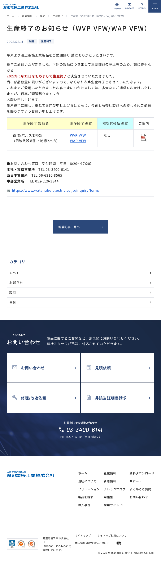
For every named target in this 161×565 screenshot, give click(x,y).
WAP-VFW (78, 140)
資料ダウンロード (142, 473)
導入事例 (84, 505)
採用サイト (113, 505)
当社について (87, 481)
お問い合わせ (139, 497)
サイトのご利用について (112, 535)
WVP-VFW (78, 135)
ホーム (11, 16)
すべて (14, 272)
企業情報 (110, 473)
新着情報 (27, 16)
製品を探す (86, 497)
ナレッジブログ (114, 489)
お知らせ (16, 282)
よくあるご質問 (140, 489)
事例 (12, 302)
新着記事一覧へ (69, 227)
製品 (42, 16)
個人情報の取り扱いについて (92, 542)
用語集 (108, 497)
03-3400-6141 (84, 429)
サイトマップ (83, 535)
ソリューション (89, 489)
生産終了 (58, 16)
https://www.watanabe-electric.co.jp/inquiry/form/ (56, 190)
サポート (136, 481)
